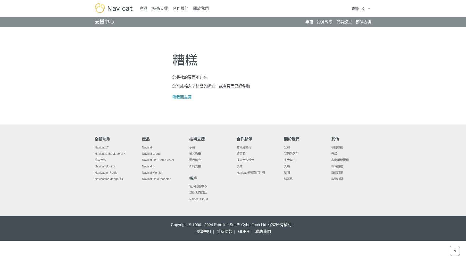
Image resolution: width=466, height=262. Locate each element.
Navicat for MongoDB (109, 179)
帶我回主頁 (182, 97)
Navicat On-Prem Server (158, 160)
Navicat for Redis (106, 172)
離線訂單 (337, 172)
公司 (287, 147)
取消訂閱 (337, 179)
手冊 (192, 147)
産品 (144, 8)
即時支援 (195, 166)
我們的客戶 (291, 154)
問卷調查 (195, 160)
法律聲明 (203, 231)
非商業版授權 (340, 160)
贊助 (239, 166)
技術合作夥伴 (245, 160)
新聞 (287, 172)
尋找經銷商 (244, 147)
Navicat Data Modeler (156, 179)
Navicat (147, 147)
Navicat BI (148, 166)
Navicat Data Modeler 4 (110, 154)
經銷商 (241, 154)
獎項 (287, 166)
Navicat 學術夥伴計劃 (251, 172)
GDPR (244, 231)
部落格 (288, 179)
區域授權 (337, 166)
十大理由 (290, 160)
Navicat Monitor (105, 166)
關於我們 (201, 8)
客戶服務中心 (198, 186)
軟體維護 (337, 147)
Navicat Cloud (151, 154)
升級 (334, 154)
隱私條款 (224, 231)
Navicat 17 (102, 147)
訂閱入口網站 (198, 193)
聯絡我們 (263, 231)
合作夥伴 (180, 8)
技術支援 (160, 8)
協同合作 (100, 160)
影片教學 (195, 154)
